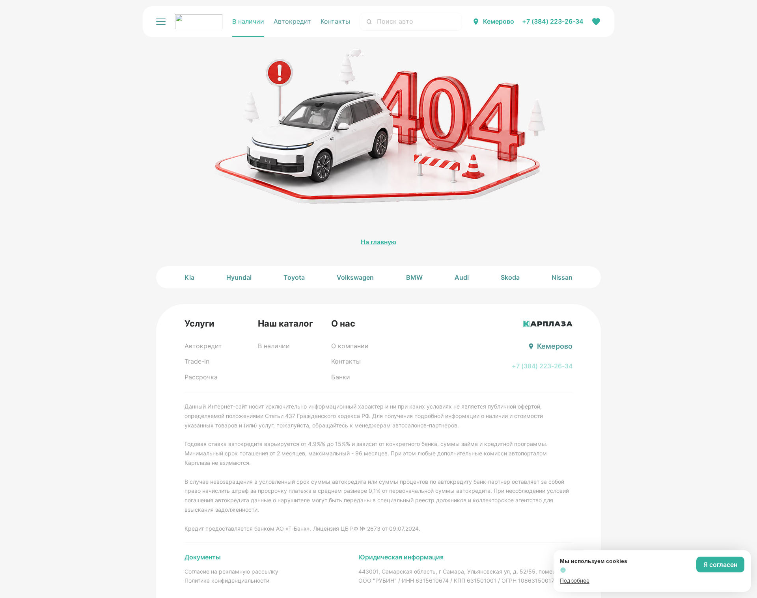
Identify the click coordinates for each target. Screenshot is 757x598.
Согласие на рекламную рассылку (231, 571)
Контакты (335, 21)
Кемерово (498, 21)
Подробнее (574, 580)
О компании (350, 346)
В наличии (248, 21)
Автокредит (292, 21)
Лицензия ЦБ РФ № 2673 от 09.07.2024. (366, 528)
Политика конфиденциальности (227, 580)
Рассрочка (201, 377)
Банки (340, 377)
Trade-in (197, 361)
